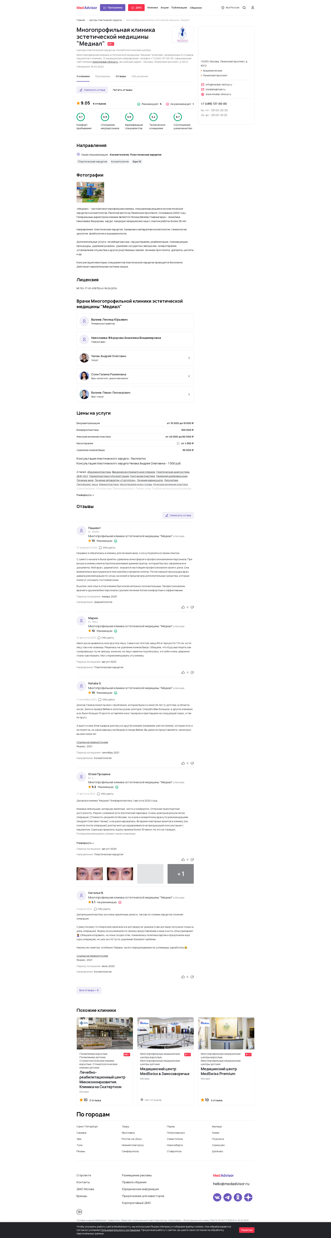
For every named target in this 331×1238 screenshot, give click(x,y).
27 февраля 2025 (87, 547)
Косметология (120, 161)
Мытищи (217, 1126)
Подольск (218, 1139)
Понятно (246, 1230)
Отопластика (104, 488)
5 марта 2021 (84, 909)
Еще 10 (137, 161)
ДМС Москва (85, 1189)
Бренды (82, 1196)
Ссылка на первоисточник (92, 742)
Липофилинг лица (87, 484)
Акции (165, 7)
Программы (115, 7)
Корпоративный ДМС (136, 1203)
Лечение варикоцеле (150, 480)
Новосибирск (175, 1145)
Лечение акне (85, 480)
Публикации (179, 7)
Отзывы (121, 76)
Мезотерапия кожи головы (136, 484)
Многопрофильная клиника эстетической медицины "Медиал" (130, 536)
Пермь (171, 1126)
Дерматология (103, 602)
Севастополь (175, 1139)
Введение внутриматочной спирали (133, 472)
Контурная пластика (142, 476)
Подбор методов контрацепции (171, 488)
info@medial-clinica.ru (219, 84)
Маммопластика (109, 484)
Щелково (217, 1151)
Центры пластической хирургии (96, 50)
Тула (79, 1145)
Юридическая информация (140, 1189)
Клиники (152, 7)
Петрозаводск (176, 1132)
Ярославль (128, 1132)
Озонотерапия (85, 488)
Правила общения (134, 1182)
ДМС (139, 7)
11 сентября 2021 (87, 699)
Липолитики (171, 480)
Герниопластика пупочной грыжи (109, 476)
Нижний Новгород (133, 1145)
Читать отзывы (122, 89)
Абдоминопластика (99, 472)
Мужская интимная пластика (170, 484)
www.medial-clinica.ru (105, 61)
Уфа (79, 1139)
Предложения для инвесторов (143, 1196)
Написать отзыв (94, 89)
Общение (196, 7)
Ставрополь (174, 1151)
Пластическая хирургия (92, 161)
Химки (215, 1132)
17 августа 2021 (86, 793)
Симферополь (130, 1151)
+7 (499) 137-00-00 (214, 104)
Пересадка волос (123, 488)
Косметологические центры (133, 50)
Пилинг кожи (143, 488)
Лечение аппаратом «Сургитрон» (115, 480)
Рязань (81, 1151)
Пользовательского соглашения (120, 1230)
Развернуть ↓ (85, 495)
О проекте (84, 1175)
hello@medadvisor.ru (231, 1184)
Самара (81, 1132)
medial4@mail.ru (215, 89)
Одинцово (218, 1145)
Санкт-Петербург (87, 1126)
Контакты (83, 1182)
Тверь (125, 1126)
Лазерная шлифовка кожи (171, 476)
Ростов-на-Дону (132, 1139)
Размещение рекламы (137, 1175)
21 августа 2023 (86, 637)
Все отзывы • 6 (89, 990)
